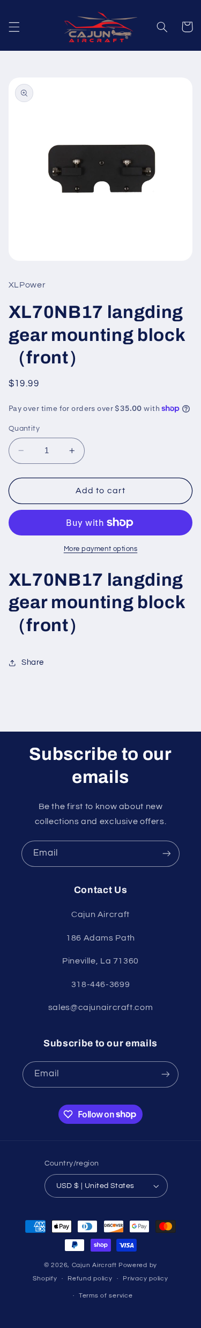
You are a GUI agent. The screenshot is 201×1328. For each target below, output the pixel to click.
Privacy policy (145, 1279)
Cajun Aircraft (94, 1265)
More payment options (101, 549)
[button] (14, 26)
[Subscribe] (166, 854)
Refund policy (90, 1279)
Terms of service (106, 1296)
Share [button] (32, 662)
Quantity (24, 428)
